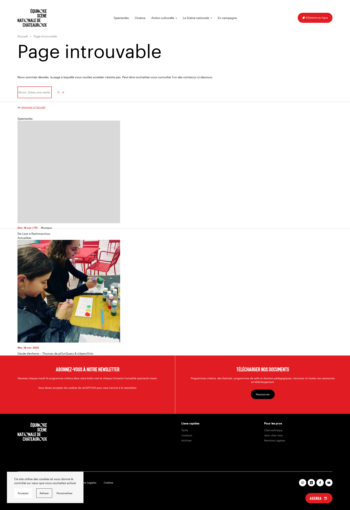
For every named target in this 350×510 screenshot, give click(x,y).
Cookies (108, 482)
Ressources (263, 394)
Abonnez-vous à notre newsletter (87, 369)
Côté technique (273, 430)
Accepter (23, 493)
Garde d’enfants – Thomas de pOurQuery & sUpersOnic (55, 353)
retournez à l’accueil (33, 107)
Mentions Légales (274, 440)
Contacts (186, 435)
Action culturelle (162, 18)
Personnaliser (65, 493)
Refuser (44, 493)
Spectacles (121, 18)
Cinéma (140, 18)
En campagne (227, 18)
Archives (186, 440)
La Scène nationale (196, 18)
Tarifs (184, 430)
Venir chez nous (273, 435)
